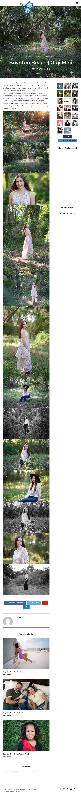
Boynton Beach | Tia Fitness (14, 672)
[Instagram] (74, 213)
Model (39, 56)
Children (29, 56)
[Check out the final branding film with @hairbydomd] (67, 123)
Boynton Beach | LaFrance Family (16, 754)
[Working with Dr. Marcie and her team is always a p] (75, 101)
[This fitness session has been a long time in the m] (60, 86)
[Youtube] (64, 213)
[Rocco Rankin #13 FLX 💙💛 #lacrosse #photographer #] (67, 93)
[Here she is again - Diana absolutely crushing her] (67, 115)
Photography (50, 56)
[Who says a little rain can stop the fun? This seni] (75, 115)
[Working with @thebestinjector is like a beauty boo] (60, 123)
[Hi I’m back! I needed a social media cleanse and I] (67, 101)
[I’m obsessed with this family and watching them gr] (60, 93)
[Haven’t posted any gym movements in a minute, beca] (75, 123)
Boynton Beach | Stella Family (15, 713)
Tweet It (35, 603)
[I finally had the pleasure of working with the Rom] (67, 108)
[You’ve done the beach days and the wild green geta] (75, 108)
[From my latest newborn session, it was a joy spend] (60, 115)
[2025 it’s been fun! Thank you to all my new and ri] (60, 108)
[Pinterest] (71, 213)
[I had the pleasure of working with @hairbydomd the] (60, 130)
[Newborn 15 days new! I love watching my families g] (60, 101)
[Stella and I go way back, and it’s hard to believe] (75, 86)
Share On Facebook (16, 603)
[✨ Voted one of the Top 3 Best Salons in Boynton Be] (75, 93)
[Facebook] (60, 213)
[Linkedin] (67, 213)
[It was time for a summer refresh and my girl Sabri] (67, 86)
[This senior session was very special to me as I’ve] (67, 130)
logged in (17, 772)
